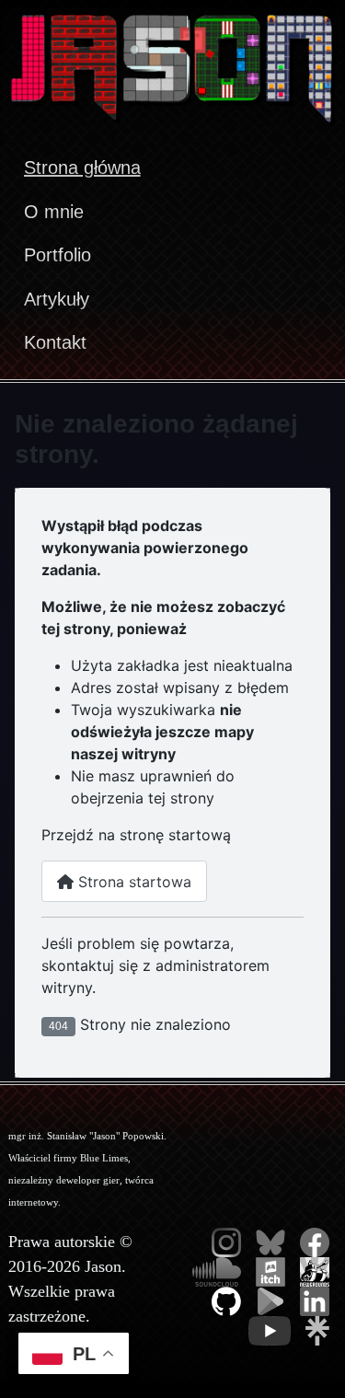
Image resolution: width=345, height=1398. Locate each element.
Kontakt (55, 342)
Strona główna (82, 167)
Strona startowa (132, 881)
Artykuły (56, 299)
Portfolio (57, 255)
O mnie (54, 212)
